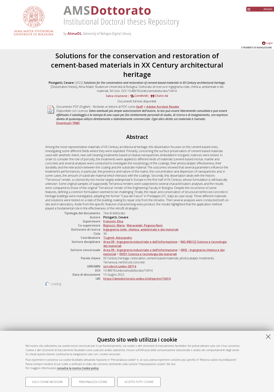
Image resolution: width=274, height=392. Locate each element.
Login (269, 43)
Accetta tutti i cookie (139, 382)
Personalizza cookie (93, 382)
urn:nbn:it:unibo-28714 (119, 266)
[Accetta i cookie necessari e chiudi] (268, 337)
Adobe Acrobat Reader (162, 107)
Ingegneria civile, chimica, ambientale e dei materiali (140, 229)
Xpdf (139, 107)
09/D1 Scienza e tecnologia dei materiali (148, 254)
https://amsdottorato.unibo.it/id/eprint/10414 (137, 279)
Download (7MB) (68, 123)
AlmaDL (268, 9)
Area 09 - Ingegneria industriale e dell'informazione (140, 242)
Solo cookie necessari (47, 382)
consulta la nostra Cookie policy (78, 368)
